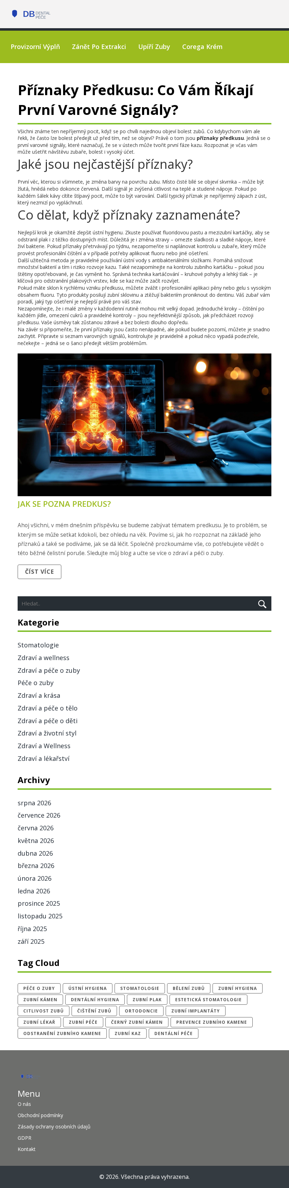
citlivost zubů (43, 1011)
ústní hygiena (87, 988)
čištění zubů (94, 1011)
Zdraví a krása (39, 695)
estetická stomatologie (208, 1000)
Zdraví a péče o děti (48, 720)
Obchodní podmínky (40, 1115)
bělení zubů (189, 988)
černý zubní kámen (137, 1022)
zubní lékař (39, 1022)
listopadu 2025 (40, 916)
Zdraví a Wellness (44, 745)
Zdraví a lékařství (43, 758)
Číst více (39, 571)
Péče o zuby (36, 682)
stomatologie (139, 988)
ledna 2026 (34, 891)
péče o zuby (39, 988)
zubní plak (147, 1000)
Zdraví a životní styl (47, 733)
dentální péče (173, 1033)
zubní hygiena (237, 988)
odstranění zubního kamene (62, 1033)
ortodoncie (141, 1011)
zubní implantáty (195, 1011)
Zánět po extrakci (99, 46)
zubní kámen (40, 1000)
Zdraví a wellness (43, 657)
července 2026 (39, 815)
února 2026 (34, 878)
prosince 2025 (39, 903)
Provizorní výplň (35, 46)
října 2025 (32, 928)
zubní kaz (128, 1033)
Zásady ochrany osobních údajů (54, 1126)
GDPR (24, 1137)
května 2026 (36, 840)
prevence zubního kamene (211, 1022)
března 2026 (36, 865)
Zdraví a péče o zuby (49, 670)
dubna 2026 (35, 853)
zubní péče (83, 1022)
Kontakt (27, 1149)
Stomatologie (38, 645)
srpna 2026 (34, 803)
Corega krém (202, 46)
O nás (24, 1104)
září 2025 (31, 941)
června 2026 (36, 828)
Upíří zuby (154, 46)
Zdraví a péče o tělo (48, 708)
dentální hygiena (95, 1000)
